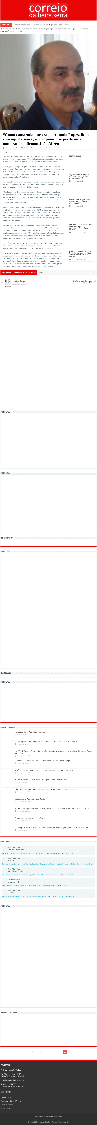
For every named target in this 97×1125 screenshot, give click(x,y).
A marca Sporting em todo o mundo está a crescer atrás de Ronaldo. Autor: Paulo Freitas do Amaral (52, 808)
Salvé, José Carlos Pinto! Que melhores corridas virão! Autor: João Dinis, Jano (44, 770)
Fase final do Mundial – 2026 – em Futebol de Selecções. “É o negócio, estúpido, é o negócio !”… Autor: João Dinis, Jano (41, 864)
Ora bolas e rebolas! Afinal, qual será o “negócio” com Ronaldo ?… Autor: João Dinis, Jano (31, 853)
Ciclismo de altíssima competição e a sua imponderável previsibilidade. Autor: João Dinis (31, 875)
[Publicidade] (38, 703)
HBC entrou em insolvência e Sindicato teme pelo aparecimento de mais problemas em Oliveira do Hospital (16, 283)
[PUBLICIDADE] (48, 440)
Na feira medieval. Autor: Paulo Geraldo (30, 732)
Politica (12, 29)
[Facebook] (47, 1119)
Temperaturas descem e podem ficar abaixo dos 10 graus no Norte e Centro (41, 25)
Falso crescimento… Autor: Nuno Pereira (30, 818)
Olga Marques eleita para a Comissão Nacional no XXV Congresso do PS (80, 176)
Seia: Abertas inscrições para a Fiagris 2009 (82, 281)
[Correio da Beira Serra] (48, 10)
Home (5, 29)
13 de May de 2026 (61, 885)
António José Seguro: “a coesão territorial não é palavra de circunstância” (81, 201)
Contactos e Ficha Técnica (11, 1101)
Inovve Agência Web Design (54, 1116)
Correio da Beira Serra (45, 1122)
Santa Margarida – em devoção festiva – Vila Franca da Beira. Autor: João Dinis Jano (47, 742)
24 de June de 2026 (88, 864)
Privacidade (5, 1108)
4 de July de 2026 (67, 853)
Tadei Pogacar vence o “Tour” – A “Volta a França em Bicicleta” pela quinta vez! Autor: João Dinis (52, 828)
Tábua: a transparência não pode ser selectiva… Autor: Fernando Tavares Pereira (45, 789)
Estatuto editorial (7, 1105)
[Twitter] (48, 1119)
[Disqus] (48, 319)
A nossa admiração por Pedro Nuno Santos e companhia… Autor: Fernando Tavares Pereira (80, 254)
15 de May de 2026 (67, 875)
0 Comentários (38, 148)
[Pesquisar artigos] (65, 1052)
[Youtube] (49, 1119)
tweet (5, 152)
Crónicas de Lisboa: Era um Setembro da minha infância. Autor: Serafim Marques (28, 885)
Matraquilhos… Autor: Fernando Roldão (30, 799)
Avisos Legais (6, 1097)
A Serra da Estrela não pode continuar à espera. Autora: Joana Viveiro (41, 780)
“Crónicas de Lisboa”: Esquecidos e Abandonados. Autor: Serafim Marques (43, 761)
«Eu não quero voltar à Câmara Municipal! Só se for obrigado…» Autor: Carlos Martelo (81, 227)
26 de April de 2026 (67, 896)
